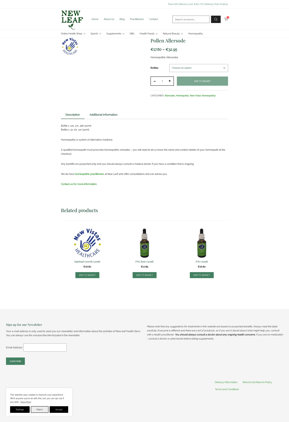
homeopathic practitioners (89, 174)
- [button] (155, 81)
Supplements (113, 33)
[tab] (72, 115)
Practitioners (137, 19)
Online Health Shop (71, 33)
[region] (39, 402)
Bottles (154, 67)
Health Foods (147, 33)
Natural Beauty (171, 33)
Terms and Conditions (227, 389)
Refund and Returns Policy (257, 382)
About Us (109, 19)
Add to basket (202, 81)
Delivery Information (226, 382)
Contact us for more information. (79, 184)
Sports (94, 33)
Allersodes (170, 95)
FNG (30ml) (202, 261)
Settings (20, 409)
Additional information (104, 114)
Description (72, 114)
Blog (122, 19)
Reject (40, 409)
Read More (25, 402)
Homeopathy (195, 33)
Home (95, 19)
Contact (153, 19)
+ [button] (170, 81)
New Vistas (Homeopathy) (203, 95)
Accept (58, 409)
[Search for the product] (216, 19)
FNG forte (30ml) (144, 261)
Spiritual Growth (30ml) (87, 261)
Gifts (132, 33)
